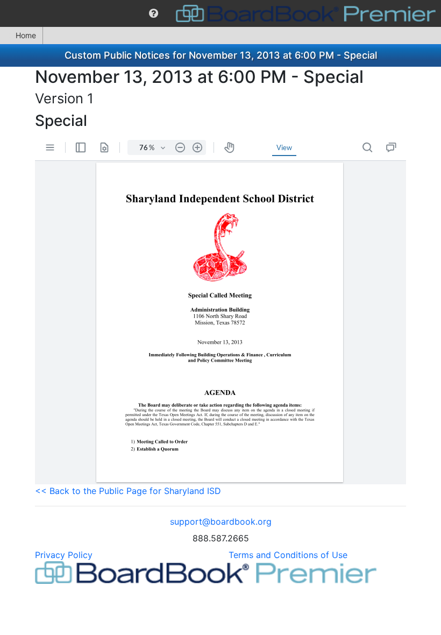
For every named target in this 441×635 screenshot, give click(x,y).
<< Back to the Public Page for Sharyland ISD (128, 490)
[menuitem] (153, 13)
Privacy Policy (64, 554)
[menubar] (220, 13)
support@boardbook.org (221, 521)
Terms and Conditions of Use (288, 554)
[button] (153, 13)
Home (26, 35)
